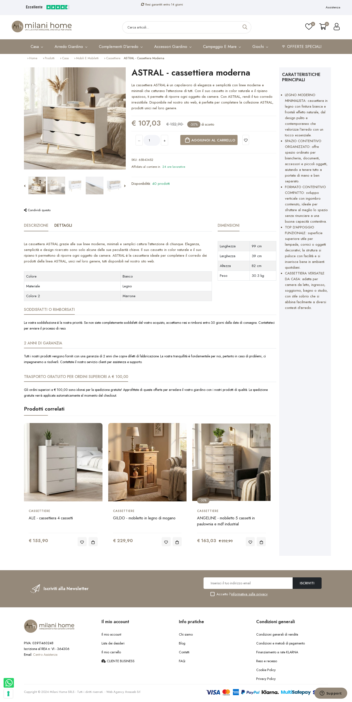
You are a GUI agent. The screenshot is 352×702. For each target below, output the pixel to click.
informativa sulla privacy (249, 594)
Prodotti (50, 58)
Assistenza (333, 7)
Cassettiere (113, 58)
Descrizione (36, 225)
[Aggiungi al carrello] (93, 541)
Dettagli (63, 225)
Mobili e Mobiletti (87, 58)
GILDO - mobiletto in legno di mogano (144, 518)
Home (33, 58)
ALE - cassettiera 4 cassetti (51, 518)
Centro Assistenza (45, 654)
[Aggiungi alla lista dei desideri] (245, 140)
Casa (65, 58)
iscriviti (307, 583)
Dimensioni (228, 225)
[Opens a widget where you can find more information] (330, 694)
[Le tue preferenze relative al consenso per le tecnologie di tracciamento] (8, 693)
